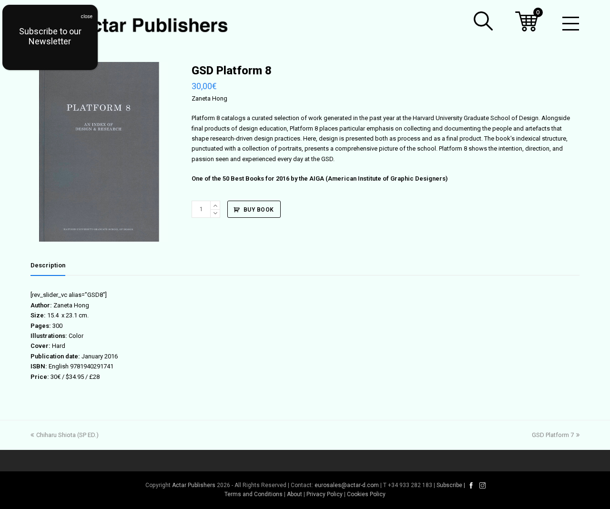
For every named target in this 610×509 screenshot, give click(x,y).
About (294, 494)
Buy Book (259, 209)
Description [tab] (47, 265)
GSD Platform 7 (553, 434)
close (86, 16)
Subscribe (449, 485)
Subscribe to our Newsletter (50, 36)
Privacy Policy (324, 494)
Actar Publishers (193, 485)
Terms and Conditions (253, 494)
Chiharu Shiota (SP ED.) (67, 434)
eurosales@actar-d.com (347, 485)
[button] (483, 21)
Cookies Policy (366, 494)
